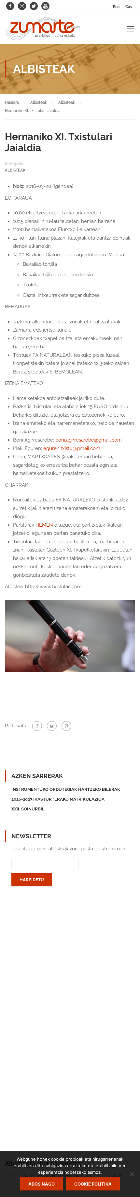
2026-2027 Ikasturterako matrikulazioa (58, 799)
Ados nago (41, 1184)
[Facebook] (37, 726)
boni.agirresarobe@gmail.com (88, 440)
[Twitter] (52, 726)
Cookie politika (93, 1184)
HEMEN (44, 525)
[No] (132, 1174)
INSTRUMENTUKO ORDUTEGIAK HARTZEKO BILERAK (65, 789)
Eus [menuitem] (116, 7)
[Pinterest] (66, 726)
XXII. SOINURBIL (28, 809)
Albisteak (15, 170)
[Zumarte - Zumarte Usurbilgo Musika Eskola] (43, 30)
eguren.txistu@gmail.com (71, 448)
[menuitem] (116, 6)
